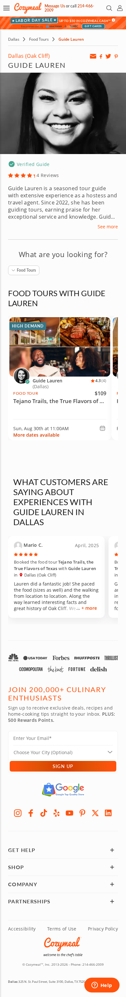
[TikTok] (43, 813)
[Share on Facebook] (101, 56)
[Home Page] (27, 8)
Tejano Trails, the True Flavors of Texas (59, 401)
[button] (6, 8)
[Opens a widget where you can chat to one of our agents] (102, 986)
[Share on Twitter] (108, 56)
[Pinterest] (82, 813)
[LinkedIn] (108, 813)
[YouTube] (69, 813)
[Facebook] (31, 813)
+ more (89, 608)
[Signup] (93, 56)
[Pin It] (116, 56)
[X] (95, 813)
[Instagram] (18, 813)
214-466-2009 (93, 964)
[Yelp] (56, 813)
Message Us (55, 6)
